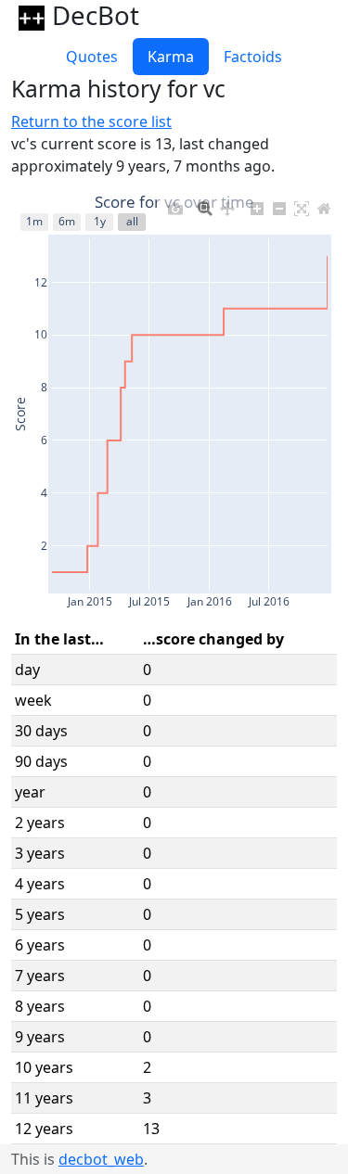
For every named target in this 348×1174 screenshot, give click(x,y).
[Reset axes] (324, 204)
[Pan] (227, 204)
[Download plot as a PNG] (175, 204)
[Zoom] (205, 204)
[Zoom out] (279, 204)
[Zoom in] (257, 204)
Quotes (92, 56)
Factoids (253, 56)
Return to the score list (91, 121)
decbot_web (101, 1159)
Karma (171, 56)
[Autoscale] (301, 204)
